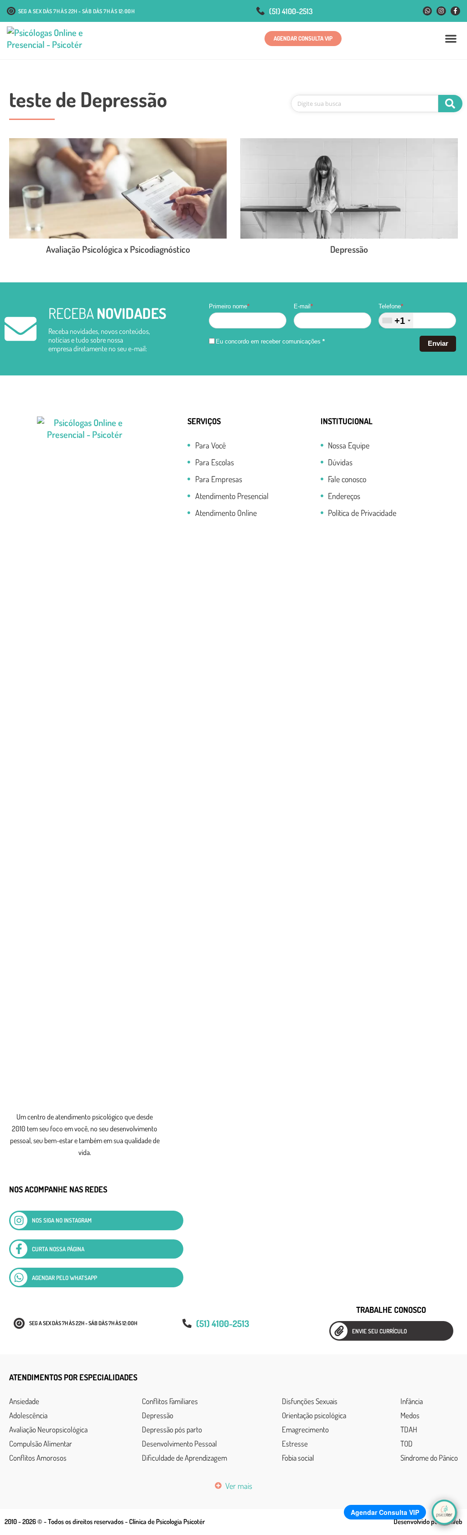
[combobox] (396, 320)
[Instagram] (441, 11)
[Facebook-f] (455, 11)
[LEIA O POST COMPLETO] (118, 188)
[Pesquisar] (450, 103)
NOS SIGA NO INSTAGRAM (62, 1220)
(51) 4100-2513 (291, 11)
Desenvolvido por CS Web (428, 1521)
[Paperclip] (339, 1330)
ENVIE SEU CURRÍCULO (379, 1331)
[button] (451, 38)
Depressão (349, 249)
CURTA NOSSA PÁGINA (58, 1249)
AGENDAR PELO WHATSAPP (64, 1277)
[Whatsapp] (427, 11)
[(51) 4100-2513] (260, 11)
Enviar (438, 343)
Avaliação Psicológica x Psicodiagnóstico (118, 249)
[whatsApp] (18, 1277)
